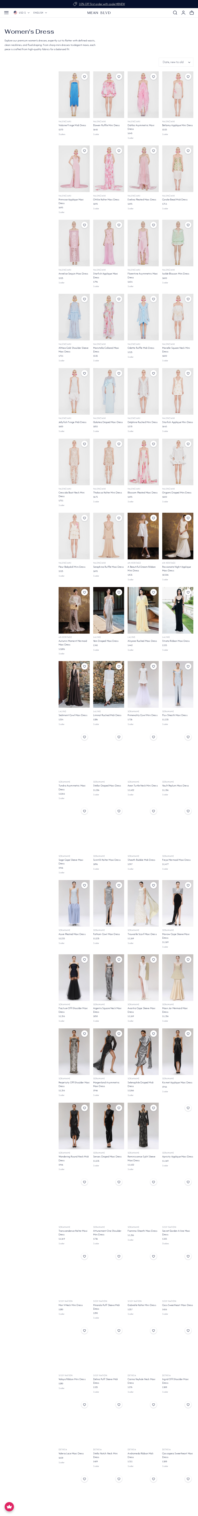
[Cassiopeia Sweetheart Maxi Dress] (177, 1422)
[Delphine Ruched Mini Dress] (143, 391)
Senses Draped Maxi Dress (107, 1156)
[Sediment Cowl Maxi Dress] (74, 684)
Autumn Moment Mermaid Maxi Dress (73, 642)
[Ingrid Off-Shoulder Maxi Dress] (177, 1348)
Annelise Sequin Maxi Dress (73, 273)
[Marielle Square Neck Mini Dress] (177, 317)
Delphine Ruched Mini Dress (143, 422)
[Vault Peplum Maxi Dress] (177, 755)
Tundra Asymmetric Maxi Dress (72, 787)
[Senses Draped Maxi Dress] (108, 1126)
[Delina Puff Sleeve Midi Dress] (108, 1348)
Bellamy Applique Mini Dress (177, 125)
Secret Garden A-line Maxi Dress (176, 1232)
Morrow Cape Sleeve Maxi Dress (175, 936)
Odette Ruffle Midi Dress (141, 348)
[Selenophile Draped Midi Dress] (143, 1051)
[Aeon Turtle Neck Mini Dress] (143, 755)
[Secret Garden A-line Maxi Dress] (177, 1200)
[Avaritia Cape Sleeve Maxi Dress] (143, 977)
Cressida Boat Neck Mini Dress (72, 494)
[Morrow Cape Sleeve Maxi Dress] (177, 903)
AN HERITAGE (134, 562)
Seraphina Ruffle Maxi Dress (108, 567)
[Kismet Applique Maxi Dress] (177, 1051)
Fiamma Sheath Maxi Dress (142, 1231)
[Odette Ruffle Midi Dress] (143, 317)
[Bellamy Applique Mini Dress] (177, 94)
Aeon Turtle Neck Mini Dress (143, 785)
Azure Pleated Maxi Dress (72, 934)
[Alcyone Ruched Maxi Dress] (143, 610)
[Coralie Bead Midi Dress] (177, 168)
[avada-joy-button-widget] (9, 1506)
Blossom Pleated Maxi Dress (143, 492)
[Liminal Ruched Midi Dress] (108, 684)
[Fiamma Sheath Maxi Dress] (143, 1200)
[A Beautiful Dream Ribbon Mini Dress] (143, 536)
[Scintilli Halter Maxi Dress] (108, 829)
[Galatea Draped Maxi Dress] (108, 391)
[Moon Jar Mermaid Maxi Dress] (177, 977)
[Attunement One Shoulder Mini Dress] (108, 1200)
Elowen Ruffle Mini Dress (106, 125)
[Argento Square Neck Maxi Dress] (108, 977)
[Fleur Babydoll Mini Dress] (74, 536)
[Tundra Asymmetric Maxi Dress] (74, 755)
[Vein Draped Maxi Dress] (108, 610)
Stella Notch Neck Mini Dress (105, 1455)
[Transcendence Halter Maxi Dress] (74, 1200)
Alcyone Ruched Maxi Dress (142, 641)
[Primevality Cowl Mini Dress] (143, 684)
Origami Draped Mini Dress (176, 492)
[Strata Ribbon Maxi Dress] (177, 610)
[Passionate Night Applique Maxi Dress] (177, 536)
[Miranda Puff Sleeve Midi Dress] (108, 1274)
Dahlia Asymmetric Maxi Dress (141, 127)
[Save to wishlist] (84, 76)
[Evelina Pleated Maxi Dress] (143, 168)
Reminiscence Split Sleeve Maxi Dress (141, 1158)
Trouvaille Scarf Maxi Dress (142, 934)
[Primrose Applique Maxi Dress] (74, 168)
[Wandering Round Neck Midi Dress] (74, 1126)
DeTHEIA (132, 1375)
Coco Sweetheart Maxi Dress (177, 1305)
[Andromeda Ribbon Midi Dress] (143, 1422)
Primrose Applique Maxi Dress (71, 201)
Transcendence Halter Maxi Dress (73, 1232)
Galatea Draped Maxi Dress (108, 422)
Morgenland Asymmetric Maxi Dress (106, 1084)
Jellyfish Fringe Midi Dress (72, 422)
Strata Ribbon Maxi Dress (176, 641)
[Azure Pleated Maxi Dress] (74, 903)
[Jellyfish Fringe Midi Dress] (74, 391)
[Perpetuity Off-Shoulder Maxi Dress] (74, 1051)
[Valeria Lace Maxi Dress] (74, 1422)
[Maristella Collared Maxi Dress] (108, 317)
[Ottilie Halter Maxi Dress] (108, 168)
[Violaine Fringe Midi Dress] (74, 94)
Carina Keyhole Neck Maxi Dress (141, 1381)
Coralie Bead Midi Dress (175, 199)
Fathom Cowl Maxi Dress (106, 934)
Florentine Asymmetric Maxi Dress (143, 275)
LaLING (97, 637)
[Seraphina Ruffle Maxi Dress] (108, 536)
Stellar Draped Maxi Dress (107, 785)
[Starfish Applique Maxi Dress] (108, 243)
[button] (6, 12)
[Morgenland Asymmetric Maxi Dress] (108, 1051)
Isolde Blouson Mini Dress (175, 273)
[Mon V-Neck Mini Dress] (74, 1274)
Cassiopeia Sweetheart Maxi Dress (177, 1455)
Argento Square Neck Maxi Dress (107, 1010)
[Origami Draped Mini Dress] (177, 462)
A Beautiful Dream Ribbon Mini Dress (142, 568)
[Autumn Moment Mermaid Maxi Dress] (74, 610)
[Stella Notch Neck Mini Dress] (108, 1422)
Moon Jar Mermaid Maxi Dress (175, 1010)
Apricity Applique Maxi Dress (177, 1156)
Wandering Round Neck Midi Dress (74, 1158)
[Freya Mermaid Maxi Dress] (177, 829)
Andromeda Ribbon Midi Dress (140, 1455)
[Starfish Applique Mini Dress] (177, 391)
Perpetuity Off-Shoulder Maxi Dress (74, 1084)
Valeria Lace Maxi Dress (71, 1453)
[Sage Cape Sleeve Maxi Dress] (74, 829)
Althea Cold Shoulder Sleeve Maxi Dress (73, 349)
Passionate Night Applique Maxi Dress (176, 568)
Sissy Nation (169, 1227)
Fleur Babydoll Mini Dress (72, 567)
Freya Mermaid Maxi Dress (176, 860)
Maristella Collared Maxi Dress (106, 349)
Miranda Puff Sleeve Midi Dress (106, 1307)
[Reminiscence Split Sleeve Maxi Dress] (143, 1126)
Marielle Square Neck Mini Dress (176, 349)
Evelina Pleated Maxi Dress (142, 199)
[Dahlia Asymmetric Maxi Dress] (143, 94)
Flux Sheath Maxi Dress (175, 715)
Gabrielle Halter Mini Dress (142, 1305)
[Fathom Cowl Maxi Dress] (108, 903)
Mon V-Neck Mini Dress (71, 1305)
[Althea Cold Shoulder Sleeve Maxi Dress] (74, 317)
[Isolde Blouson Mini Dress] (177, 243)
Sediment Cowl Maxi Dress (73, 715)
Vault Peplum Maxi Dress (175, 785)
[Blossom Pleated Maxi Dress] (143, 462)
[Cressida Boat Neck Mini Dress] (74, 462)
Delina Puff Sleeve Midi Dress (105, 1381)
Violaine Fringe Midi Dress (72, 125)
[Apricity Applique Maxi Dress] (177, 1126)
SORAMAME (133, 711)
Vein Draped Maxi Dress (106, 641)
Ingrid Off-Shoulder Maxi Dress (175, 1381)
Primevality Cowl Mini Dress (142, 715)
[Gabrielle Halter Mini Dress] (143, 1274)
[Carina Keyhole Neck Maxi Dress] (143, 1348)
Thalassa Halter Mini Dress (107, 492)
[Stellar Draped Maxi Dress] (108, 755)
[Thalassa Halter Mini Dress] (108, 462)
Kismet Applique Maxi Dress (177, 1082)
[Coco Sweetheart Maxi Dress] (177, 1274)
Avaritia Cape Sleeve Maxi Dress (141, 1010)
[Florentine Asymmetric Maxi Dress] (143, 243)
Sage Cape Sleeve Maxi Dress (71, 861)
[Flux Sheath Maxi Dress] (177, 684)
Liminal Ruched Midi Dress (107, 715)
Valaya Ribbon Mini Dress (72, 1379)
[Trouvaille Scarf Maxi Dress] (143, 903)
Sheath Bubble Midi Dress (141, 860)
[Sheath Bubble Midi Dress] (143, 829)
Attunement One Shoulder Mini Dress (107, 1232)
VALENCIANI (65, 121)
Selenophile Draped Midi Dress (141, 1084)
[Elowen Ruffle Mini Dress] (108, 94)
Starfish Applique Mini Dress (177, 422)
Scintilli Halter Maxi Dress (107, 860)
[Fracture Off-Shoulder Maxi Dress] (74, 977)
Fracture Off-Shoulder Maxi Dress (73, 1010)
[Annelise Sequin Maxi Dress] (74, 243)
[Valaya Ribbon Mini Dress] (74, 1348)
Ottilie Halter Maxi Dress (106, 199)
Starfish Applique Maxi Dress (105, 275)
